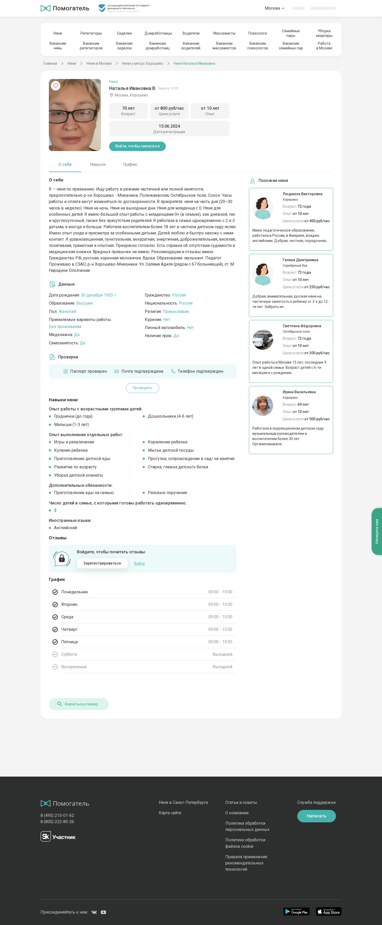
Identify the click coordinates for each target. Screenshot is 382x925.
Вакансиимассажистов (224, 45)
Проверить (143, 388)
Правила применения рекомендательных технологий (246, 863)
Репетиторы (91, 33)
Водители (191, 33)
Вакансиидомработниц (158, 45)
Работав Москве (324, 45)
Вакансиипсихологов (257, 45)
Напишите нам (377, 531)
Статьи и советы (241, 802)
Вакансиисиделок (124, 45)
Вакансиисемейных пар (291, 45)
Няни (58, 33)
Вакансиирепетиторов (91, 45)
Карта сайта (170, 812)
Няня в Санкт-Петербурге (183, 802)
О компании (236, 812)
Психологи (257, 33)
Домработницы (157, 33)
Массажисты (224, 33)
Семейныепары (291, 33)
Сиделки (124, 33)
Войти (139, 563)
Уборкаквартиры (324, 33)
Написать (317, 816)
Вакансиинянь (58, 45)
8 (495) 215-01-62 (57, 815)
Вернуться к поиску (81, 704)
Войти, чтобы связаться (137, 146)
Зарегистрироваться (102, 563)
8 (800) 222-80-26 (57, 821)
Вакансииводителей (191, 45)
